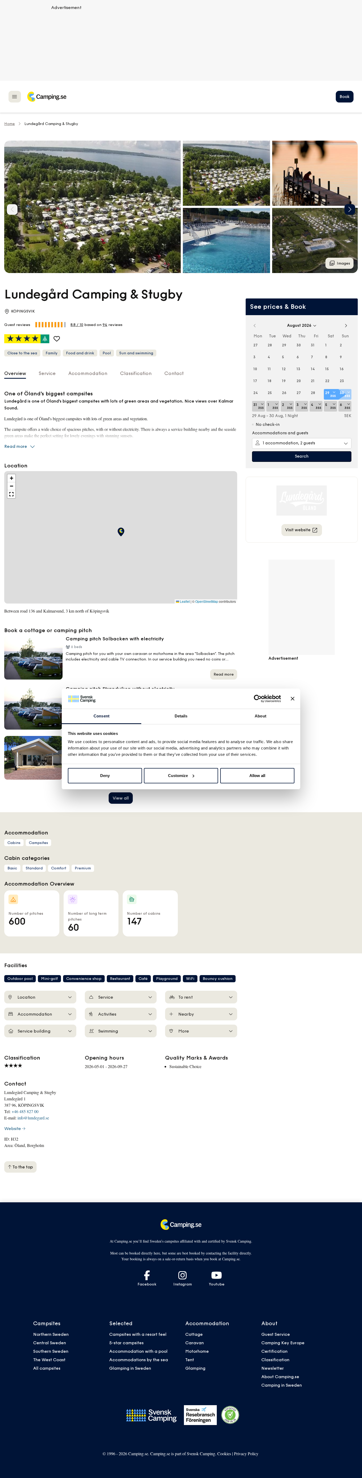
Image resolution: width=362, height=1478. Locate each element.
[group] (92, 207)
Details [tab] (181, 716)
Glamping (195, 1368)
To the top (22, 1167)
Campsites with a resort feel (137, 1334)
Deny (105, 775)
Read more (15, 446)
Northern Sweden (51, 1334)
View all (121, 798)
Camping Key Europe (282, 1343)
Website (12, 1128)
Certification (274, 1351)
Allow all (257, 775)
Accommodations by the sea (138, 1360)
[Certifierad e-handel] (230, 1415)
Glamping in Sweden (130, 1368)
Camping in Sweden (281, 1385)
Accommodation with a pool (139, 1351)
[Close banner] (292, 698)
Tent (189, 1360)
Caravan (194, 1343)
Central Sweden (49, 1343)
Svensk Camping (201, 1453)
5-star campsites (126, 1343)
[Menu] (14, 96)
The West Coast (49, 1360)
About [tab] (260, 716)
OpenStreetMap (206, 601)
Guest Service (275, 1334)
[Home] (46, 97)
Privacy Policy (246, 1453)
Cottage (194, 1334)
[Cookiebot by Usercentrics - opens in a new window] (258, 699)
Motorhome (197, 1351)
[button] (226, 173)
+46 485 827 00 (25, 1111)
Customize (178, 775)
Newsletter (272, 1368)
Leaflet (184, 601)
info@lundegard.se (33, 1117)
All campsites (46, 1368)
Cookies (224, 1453)
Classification (275, 1360)
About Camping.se (280, 1376)
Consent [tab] (101, 716)
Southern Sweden (50, 1351)
